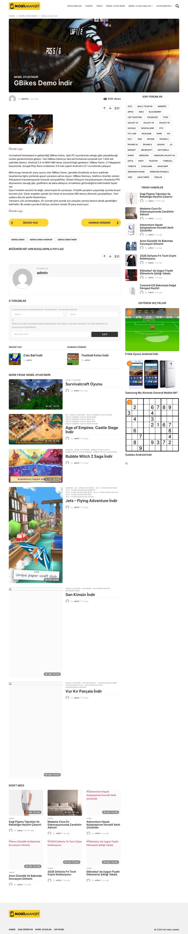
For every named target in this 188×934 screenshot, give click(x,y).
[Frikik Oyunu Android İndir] (152, 329)
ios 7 (130, 139)
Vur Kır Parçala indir (107, 683)
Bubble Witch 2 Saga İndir (89, 456)
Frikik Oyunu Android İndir (141, 354)
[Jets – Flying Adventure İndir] (36, 535)
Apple (131, 112)
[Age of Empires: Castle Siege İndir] (36, 429)
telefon (153, 161)
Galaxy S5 (164, 122)
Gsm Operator (25, 929)
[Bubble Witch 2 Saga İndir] (36, 466)
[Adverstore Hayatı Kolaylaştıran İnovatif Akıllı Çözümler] (104, 803)
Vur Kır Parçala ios (74, 685)
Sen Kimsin (86, 588)
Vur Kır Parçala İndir (84, 691)
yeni (130, 177)
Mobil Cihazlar (43, 929)
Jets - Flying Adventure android (80, 490)
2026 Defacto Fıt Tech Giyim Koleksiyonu (62, 873)
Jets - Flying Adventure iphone (80, 497)
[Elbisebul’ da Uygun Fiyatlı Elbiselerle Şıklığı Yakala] (104, 853)
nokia (131, 155)
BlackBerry (155, 112)
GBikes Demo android (41, 239)
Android (69, 450)
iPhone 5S (133, 144)
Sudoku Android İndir (138, 454)
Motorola (163, 150)
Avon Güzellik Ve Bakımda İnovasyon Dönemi (25, 877)
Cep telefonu (135, 117)
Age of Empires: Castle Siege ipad (80, 421)
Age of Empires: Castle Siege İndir (92, 429)
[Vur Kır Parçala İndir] (36, 730)
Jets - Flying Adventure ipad (78, 494)
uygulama (146, 166)
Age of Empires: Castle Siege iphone (82, 424)
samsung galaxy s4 (164, 155)
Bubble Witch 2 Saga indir (105, 452)
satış (130, 161)
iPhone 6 (147, 144)
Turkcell (168, 161)
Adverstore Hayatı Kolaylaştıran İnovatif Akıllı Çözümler (103, 824)
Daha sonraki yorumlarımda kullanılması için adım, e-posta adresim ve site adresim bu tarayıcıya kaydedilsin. (60, 325)
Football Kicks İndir (95, 355)
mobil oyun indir (115, 6)
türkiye (132, 166)
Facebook (152, 117)
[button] (177, 6)
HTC (161, 128)
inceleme (146, 133)
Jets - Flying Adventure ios (105, 492)
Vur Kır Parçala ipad (93, 685)
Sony (141, 161)
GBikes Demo (18, 239)
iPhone (150, 139)
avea (141, 112)
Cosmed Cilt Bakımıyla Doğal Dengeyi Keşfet (158, 287)
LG (171, 144)
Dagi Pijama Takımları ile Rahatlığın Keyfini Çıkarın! (25, 823)
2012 (130, 106)
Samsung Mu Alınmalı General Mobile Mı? (151, 392)
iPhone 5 (164, 139)
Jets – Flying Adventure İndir (92, 500)
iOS (168, 133)
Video (99, 6)
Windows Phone (136, 172)
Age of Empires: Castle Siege (99, 415)
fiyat (165, 117)
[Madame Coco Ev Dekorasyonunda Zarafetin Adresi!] (65, 803)
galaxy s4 (148, 122)
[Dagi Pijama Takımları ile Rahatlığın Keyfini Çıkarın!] (26, 803)
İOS (67, 415)
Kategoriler (164, 6)
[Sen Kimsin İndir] (36, 633)
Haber (89, 6)
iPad (140, 139)
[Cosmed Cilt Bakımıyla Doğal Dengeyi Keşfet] (131, 290)
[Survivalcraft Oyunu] (36, 394)
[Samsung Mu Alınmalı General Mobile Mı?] (152, 374)
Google (132, 128)
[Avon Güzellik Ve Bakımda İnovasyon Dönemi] (26, 855)
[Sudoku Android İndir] (152, 425)
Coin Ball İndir (33, 355)
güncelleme (147, 128)
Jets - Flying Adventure (106, 488)
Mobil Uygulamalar (140, 6)
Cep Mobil (59, 929)
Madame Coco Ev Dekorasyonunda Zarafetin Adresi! (65, 824)
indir (159, 133)
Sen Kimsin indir (72, 591)
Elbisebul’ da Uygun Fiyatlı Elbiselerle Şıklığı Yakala (103, 873)
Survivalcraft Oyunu (84, 384)
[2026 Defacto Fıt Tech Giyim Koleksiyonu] (65, 853)
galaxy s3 (133, 122)
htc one (132, 133)
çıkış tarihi (143, 177)
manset (132, 150)
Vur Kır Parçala (89, 683)
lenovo (161, 144)
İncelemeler (75, 6)
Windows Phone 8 (159, 172)
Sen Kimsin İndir (80, 594)
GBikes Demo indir (67, 239)
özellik (158, 177)
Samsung (144, 155)
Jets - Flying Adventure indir (79, 492)
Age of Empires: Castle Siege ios (80, 419)
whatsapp (162, 166)
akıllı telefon (144, 106)
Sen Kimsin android (101, 588)
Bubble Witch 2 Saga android (79, 452)
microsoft (147, 150)
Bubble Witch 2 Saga (100, 450)
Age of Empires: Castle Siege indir (81, 417)
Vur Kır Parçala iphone (76, 687)
